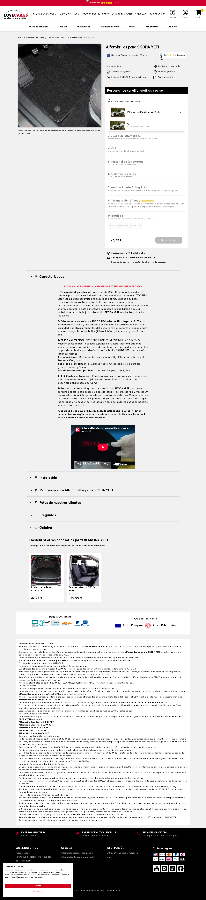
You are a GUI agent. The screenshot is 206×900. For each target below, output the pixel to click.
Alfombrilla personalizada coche (77, 853)
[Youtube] (156, 868)
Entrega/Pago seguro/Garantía (122, 853)
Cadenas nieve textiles (150, 14)
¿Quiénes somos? (24, 853)
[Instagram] (164, 868)
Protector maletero (96, 14)
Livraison (119, 890)
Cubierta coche (122, 14)
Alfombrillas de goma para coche (78, 857)
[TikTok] (172, 868)
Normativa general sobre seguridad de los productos (33, 859)
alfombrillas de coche (96, 647)
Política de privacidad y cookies (96, 890)
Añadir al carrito (169, 240)
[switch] (38, 27)
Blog (109, 857)
